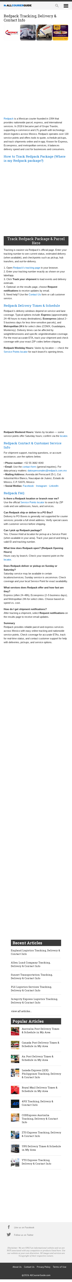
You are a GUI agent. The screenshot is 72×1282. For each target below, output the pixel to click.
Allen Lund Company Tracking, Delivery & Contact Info (30, 964)
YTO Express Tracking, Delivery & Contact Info (36, 1161)
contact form (29, 466)
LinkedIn (53, 485)
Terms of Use (59, 1266)
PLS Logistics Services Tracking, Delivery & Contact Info (31, 988)
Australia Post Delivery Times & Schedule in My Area (40, 1030)
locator (63, 435)
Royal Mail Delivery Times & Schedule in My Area (39, 1089)
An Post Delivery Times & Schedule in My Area (37, 1058)
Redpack (9, 118)
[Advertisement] (36, 78)
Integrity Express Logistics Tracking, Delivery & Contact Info (34, 1000)
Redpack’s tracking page (26, 267)
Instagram (41, 485)
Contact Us (35, 294)
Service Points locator (16, 351)
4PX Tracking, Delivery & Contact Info (37, 1103)
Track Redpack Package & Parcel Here (36, 240)
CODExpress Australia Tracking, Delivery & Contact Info (40, 1118)
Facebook (28, 485)
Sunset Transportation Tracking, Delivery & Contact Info (32, 976)
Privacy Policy (43, 1266)
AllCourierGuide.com (40, 1275)
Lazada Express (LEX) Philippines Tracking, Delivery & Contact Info (41, 1073)
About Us (17, 1266)
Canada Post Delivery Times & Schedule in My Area (40, 1044)
